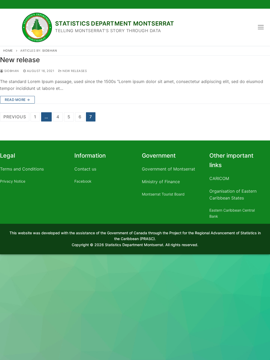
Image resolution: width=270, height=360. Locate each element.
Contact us (85, 169)
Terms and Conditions (22, 169)
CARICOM (219, 178)
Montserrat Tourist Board (163, 194)
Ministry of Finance (161, 181)
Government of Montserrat (168, 169)
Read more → (17, 100)
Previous (14, 116)
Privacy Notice (12, 181)
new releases (74, 71)
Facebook (82, 181)
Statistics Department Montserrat (114, 23)
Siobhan (49, 50)
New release (20, 60)
